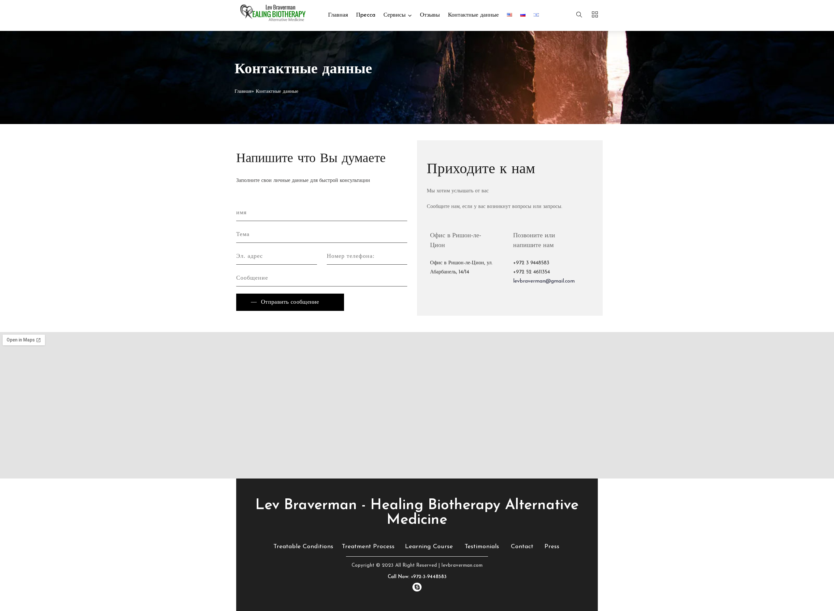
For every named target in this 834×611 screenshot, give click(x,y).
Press (551, 547)
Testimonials (482, 547)
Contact (522, 547)
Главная (338, 15)
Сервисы (394, 15)
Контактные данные (473, 15)
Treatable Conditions (303, 547)
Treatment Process (368, 547)
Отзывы (430, 15)
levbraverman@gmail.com (544, 281)
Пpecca (365, 15)
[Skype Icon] (416, 587)
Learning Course (429, 547)
